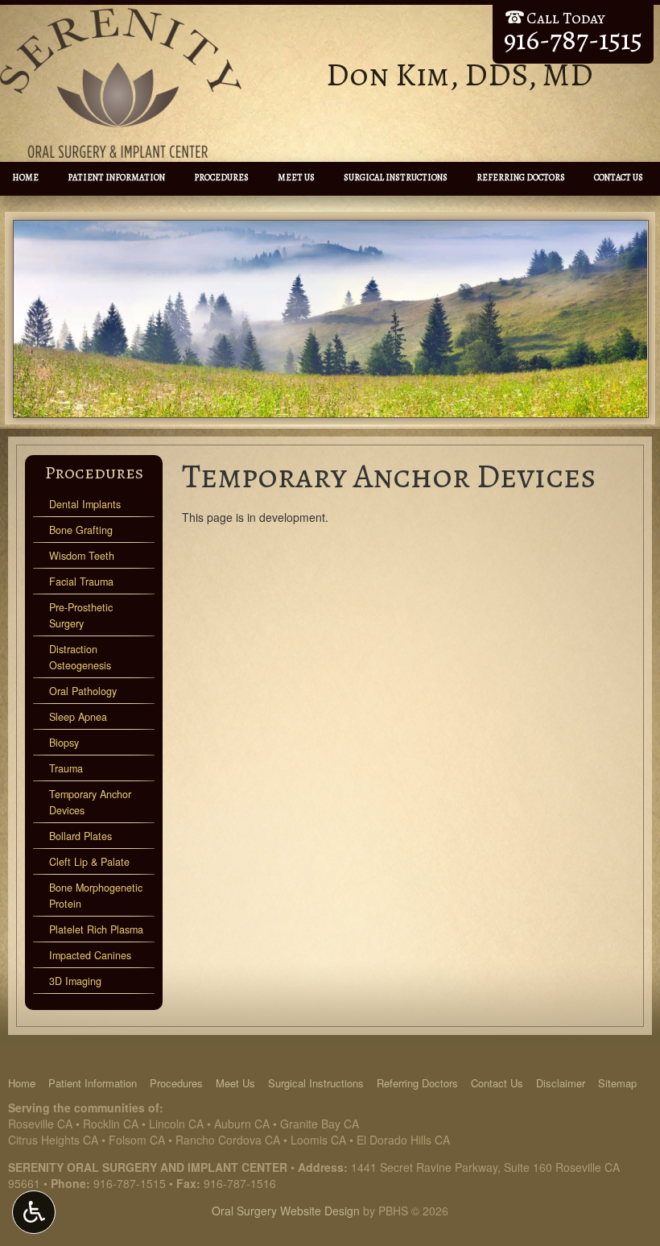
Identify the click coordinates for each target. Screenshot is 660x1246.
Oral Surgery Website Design (286, 1211)
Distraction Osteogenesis (80, 657)
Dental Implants (85, 504)
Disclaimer (560, 1083)
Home (25, 178)
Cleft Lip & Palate (89, 862)
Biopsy (64, 742)
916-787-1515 (129, 1183)
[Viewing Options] (34, 1212)
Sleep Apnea (78, 717)
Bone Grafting (81, 530)
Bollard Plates (80, 836)
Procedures (221, 178)
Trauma (66, 768)
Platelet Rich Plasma (96, 929)
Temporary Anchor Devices (90, 802)
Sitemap (617, 1083)
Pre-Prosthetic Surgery (81, 615)
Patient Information (116, 178)
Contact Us (618, 178)
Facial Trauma (81, 581)
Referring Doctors (520, 178)
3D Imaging (75, 981)
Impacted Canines (90, 955)
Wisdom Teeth (81, 555)
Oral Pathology (83, 691)
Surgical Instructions (396, 178)
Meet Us (296, 178)
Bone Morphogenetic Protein (95, 895)
